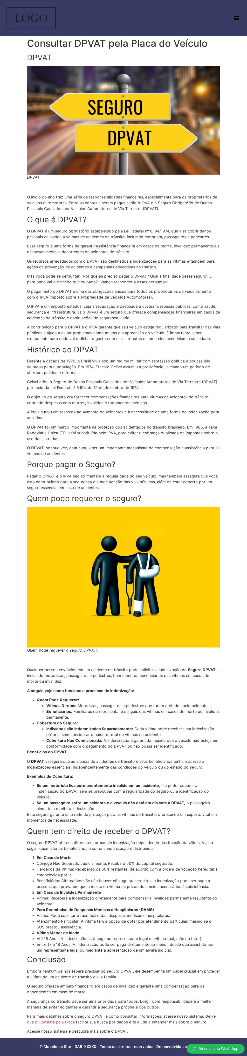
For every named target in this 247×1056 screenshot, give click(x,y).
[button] (236, 17)
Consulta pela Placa (57, 1022)
